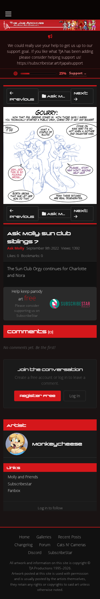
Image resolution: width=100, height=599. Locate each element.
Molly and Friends (23, 476)
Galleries (43, 536)
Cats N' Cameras (71, 544)
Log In (74, 395)
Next (81, 93)
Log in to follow (50, 507)
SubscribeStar (60, 552)
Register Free (37, 395)
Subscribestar (20, 483)
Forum (44, 544)
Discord (34, 552)
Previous (22, 99)
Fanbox (14, 490)
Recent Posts (69, 536)
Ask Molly (59, 96)
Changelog (23, 544)
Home (24, 536)
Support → (78, 73)
